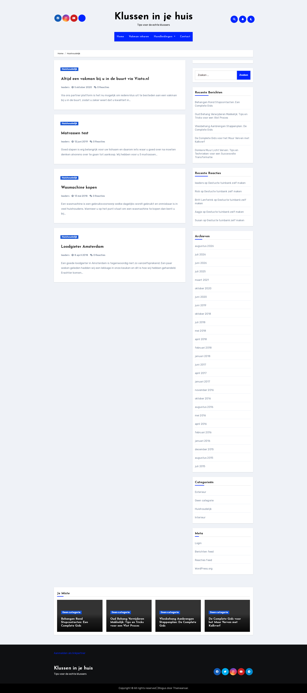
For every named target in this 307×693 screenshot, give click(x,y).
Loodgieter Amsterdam (82, 247)
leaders (65, 87)
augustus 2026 (204, 246)
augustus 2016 (204, 407)
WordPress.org (204, 568)
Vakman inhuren (139, 36)
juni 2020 (201, 296)
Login (198, 543)
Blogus (162, 688)
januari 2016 (202, 440)
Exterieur (200, 492)
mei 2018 (200, 330)
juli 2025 (200, 271)
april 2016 (201, 423)
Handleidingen (163, 36)
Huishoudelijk (69, 69)
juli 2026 (200, 254)
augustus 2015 (204, 457)
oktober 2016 (203, 398)
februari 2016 (203, 432)
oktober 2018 (203, 313)
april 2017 (201, 373)
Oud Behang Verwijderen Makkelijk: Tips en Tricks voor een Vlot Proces (127, 622)
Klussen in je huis (153, 17)
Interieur (200, 517)
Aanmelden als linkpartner (69, 653)
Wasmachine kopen (79, 188)
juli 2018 (200, 322)
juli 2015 (200, 466)
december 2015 (204, 449)
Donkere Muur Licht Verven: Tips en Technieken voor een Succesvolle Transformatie (216, 154)
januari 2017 (202, 381)
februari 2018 (203, 347)
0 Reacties (103, 87)
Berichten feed (204, 551)
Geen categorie (204, 500)
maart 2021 (202, 279)
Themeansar (180, 688)
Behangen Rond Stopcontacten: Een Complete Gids (74, 622)
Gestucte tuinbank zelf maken (227, 182)
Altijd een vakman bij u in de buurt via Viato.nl (105, 79)
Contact (185, 36)
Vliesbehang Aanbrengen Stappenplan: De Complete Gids (177, 622)
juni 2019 (200, 305)
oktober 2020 (203, 288)
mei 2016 (200, 415)
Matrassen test (74, 133)
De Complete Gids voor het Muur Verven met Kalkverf (225, 622)
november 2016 (204, 390)
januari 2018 (202, 356)
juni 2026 (201, 263)
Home (120, 36)
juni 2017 (200, 364)
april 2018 (201, 339)
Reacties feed (203, 560)
